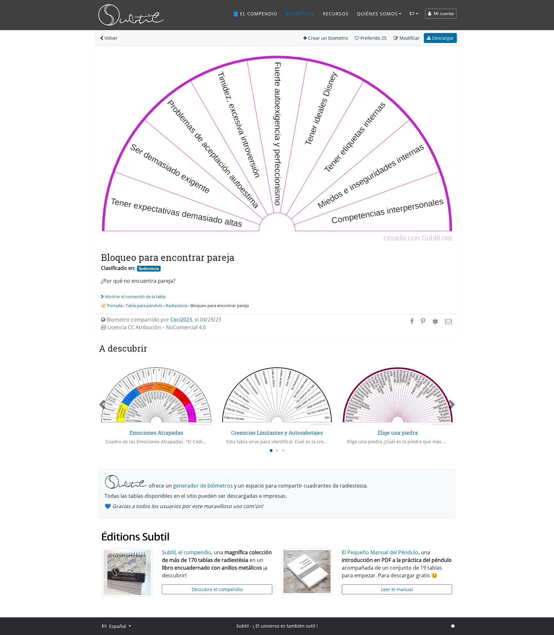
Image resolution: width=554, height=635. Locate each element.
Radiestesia (148, 268)
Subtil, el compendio (186, 552)
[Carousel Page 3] (283, 450)
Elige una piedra (398, 432)
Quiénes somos (377, 14)
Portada (114, 305)
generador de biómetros (203, 485)
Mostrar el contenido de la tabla (135, 296)
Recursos (335, 14)
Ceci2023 (181, 319)
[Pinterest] (423, 321)
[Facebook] (411, 321)
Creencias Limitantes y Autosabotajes (277, 432)
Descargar (442, 38)
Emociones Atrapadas (156, 432)
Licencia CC (156, 327)
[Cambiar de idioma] (414, 14)
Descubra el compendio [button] (217, 589)
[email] (447, 321)
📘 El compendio (254, 14)
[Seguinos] (453, 626)
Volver (110, 38)
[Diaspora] (435, 321)
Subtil (242, 626)
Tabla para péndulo (144, 305)
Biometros (300, 14)
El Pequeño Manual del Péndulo (380, 552)
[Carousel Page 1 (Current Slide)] (271, 450)
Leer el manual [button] (397, 589)
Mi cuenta (442, 13)
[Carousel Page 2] (277, 450)
